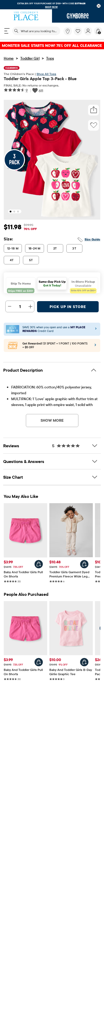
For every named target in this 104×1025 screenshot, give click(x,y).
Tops (50, 58)
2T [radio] (55, 248)
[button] (78, 31)
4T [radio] (12, 260)
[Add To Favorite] (93, 125)
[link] (67, 31)
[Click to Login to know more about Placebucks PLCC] (95, 346)
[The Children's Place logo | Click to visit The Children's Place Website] (26, 16)
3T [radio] (74, 248)
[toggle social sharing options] (93, 110)
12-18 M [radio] (12, 248)
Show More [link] (52, 420)
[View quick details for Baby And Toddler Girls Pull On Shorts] (38, 564)
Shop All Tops (46, 74)
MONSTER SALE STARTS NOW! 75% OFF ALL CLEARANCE (52, 45)
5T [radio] (31, 260)
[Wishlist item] (79, 34)
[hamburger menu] (7, 31)
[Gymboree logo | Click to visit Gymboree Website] (78, 16)
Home (9, 58)
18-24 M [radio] (35, 248)
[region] (52, 4)
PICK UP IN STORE (68, 306)
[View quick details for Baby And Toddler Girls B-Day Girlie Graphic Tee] (84, 662)
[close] (99, 6)
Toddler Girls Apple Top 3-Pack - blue (40, 78)
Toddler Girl (29, 58)
